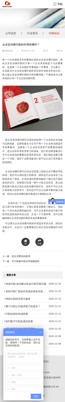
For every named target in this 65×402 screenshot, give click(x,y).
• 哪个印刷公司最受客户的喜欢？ (32, 306)
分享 (40, 244)
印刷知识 (54, 33)
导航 (60, 4)
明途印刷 (9, 51)
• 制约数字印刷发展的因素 (32, 321)
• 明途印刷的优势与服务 (32, 298)
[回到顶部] (60, 397)
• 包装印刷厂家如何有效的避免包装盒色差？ (32, 291)
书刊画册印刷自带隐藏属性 (26, 261)
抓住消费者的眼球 (21, 256)
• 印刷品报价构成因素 (32, 313)
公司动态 (11, 33)
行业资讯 (32, 33)
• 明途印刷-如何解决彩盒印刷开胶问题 (32, 283)
